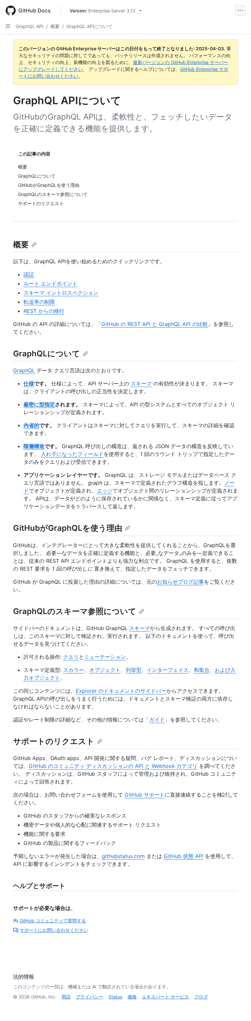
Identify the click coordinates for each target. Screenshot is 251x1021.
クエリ (71, 657)
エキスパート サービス (165, 996)
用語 (66, 996)
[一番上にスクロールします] (236, 1006)
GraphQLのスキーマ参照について (74, 611)
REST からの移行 (44, 311)
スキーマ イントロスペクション (61, 292)
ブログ (201, 996)
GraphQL (24, 370)
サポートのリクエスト (53, 741)
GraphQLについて (46, 353)
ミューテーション (105, 657)
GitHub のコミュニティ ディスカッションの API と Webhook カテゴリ (113, 766)
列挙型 (134, 670)
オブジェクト (105, 670)
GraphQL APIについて (89, 26)
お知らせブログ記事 (180, 581)
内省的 (31, 425)
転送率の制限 (39, 302)
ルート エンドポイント (50, 283)
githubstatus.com (123, 856)
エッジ (104, 490)
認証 (29, 274)
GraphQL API (29, 26)
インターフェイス (168, 670)
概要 (54, 26)
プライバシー (89, 996)
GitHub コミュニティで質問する (53, 920)
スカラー (73, 670)
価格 (132, 996)
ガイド (157, 719)
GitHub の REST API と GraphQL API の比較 (154, 324)
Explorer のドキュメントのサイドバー (121, 691)
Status (115, 996)
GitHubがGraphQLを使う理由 (67, 528)
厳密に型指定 (39, 404)
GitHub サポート (145, 794)
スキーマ (141, 383)
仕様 (29, 383)
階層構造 (34, 446)
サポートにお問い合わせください (54, 930)
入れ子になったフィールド (72, 454)
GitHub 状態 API (183, 856)
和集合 (201, 670)
